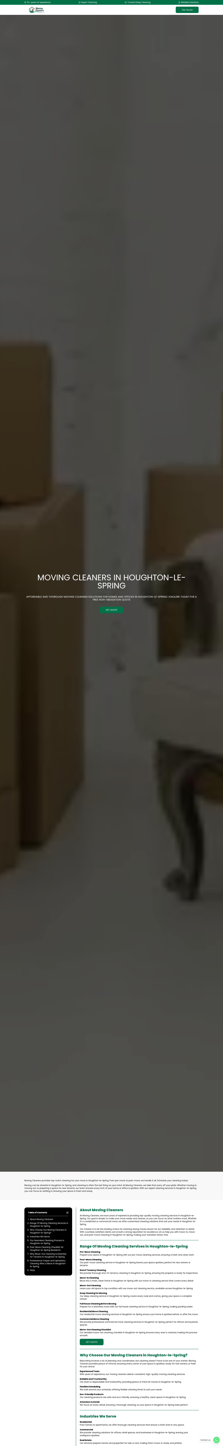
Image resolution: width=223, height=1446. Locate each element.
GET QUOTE (111, 609)
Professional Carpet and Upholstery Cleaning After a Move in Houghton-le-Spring (48, 1263)
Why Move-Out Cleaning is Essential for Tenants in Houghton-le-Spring (48, 1255)
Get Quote (187, 9)
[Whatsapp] (216, 1440)
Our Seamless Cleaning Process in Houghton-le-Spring (47, 1242)
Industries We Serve (40, 1236)
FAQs (32, 1270)
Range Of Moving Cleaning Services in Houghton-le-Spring (49, 1224)
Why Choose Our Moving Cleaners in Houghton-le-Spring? (48, 1231)
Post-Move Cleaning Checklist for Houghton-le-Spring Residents (46, 1248)
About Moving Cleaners (41, 1219)
